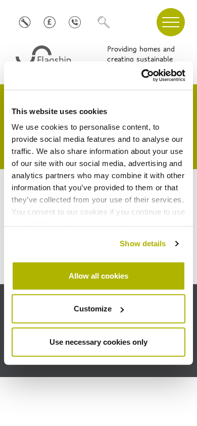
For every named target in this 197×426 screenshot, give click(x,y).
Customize (93, 308)
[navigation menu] (171, 22)
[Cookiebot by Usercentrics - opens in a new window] (141, 75)
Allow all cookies (98, 275)
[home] (44, 59)
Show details (143, 243)
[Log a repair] (24, 22)
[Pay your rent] (49, 22)
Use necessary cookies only (98, 341)
